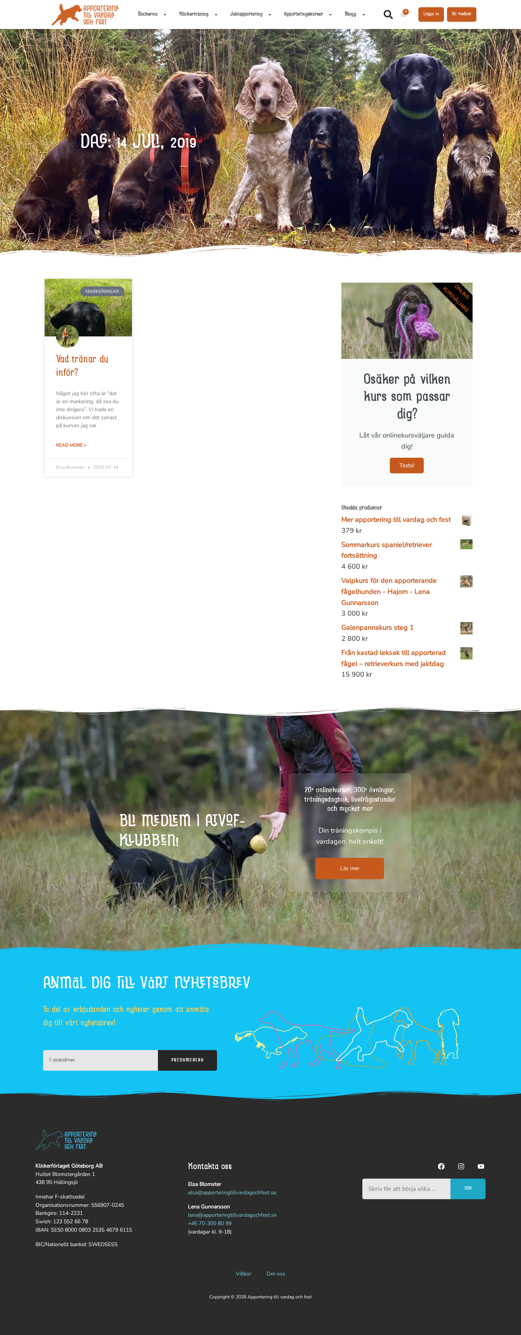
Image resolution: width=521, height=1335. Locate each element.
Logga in (431, 14)
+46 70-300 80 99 (210, 1223)
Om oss (276, 1273)
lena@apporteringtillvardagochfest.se (232, 1215)
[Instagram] (461, 1166)
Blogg (350, 14)
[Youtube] (481, 1166)
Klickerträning (194, 14)
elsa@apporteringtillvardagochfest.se (232, 1192)
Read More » (71, 445)
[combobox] (406, 1189)
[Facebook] (441, 1166)
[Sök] (390, 14)
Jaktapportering (246, 14)
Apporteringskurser (303, 14)
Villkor (243, 1273)
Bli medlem (461, 14)
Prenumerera (187, 1060)
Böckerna (148, 14)
